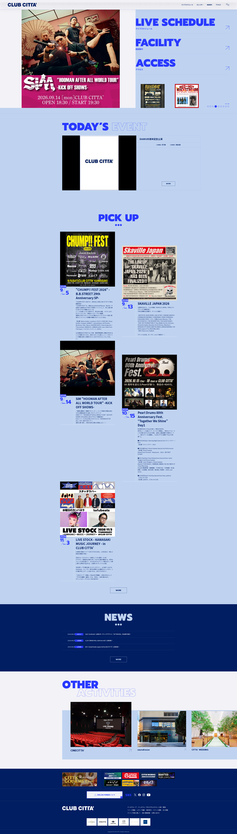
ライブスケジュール (187, 5)
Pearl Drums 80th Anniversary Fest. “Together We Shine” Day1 (153, 419)
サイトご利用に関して (133, 813)
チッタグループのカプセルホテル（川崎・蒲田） (152, 807)
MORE (168, 184)
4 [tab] (215, 106)
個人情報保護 (146, 813)
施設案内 (209, 5)
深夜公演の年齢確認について (106, 795)
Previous (61, 731)
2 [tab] (210, 106)
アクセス (218, 5)
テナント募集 (157, 810)
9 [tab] (228, 106)
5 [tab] (217, 106)
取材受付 (149, 810)
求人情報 (165, 810)
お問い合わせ (156, 813)
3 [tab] (213, 106)
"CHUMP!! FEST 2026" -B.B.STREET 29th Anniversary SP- (93, 294)
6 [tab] (220, 106)
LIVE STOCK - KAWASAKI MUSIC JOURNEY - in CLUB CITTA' (93, 544)
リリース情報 (131, 810)
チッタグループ (131, 807)
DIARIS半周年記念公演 (151, 139)
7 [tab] (223, 106)
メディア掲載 (141, 810)
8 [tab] (226, 106)
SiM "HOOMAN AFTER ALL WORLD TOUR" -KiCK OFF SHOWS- (94, 403)
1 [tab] (208, 106)
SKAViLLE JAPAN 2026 (153, 303)
